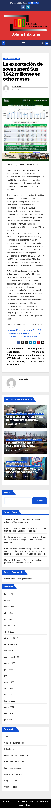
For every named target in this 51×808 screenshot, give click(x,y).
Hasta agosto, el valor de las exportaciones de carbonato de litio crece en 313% (35, 355)
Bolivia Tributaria (25, 34)
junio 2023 (8, 600)
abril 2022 (8, 688)
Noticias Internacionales (33, 439)
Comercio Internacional (14, 743)
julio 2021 (8, 720)
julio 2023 (8, 594)
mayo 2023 (9, 607)
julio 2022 (8, 670)
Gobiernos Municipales (15, 466)
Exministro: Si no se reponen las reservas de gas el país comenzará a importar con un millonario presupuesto (25, 539)
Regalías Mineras (11, 781)
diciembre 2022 (11, 638)
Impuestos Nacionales (11, 58)
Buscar (8, 492)
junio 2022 (8, 676)
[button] (43, 43)
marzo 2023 (9, 619)
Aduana (7, 737)
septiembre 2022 (11, 657)
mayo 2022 (9, 682)
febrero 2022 (9, 701)
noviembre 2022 (11, 644)
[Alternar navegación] (23, 43)
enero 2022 (9, 707)
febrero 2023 (9, 626)
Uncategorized (10, 787)
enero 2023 (9, 632)
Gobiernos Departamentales (16, 413)
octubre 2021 (10, 713)
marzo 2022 (9, 695)
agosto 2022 (9, 663)
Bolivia (18, 86)
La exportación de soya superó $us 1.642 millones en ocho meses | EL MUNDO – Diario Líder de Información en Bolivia (24, 333)
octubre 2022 (10, 651)
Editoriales (9, 749)
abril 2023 (8, 613)
